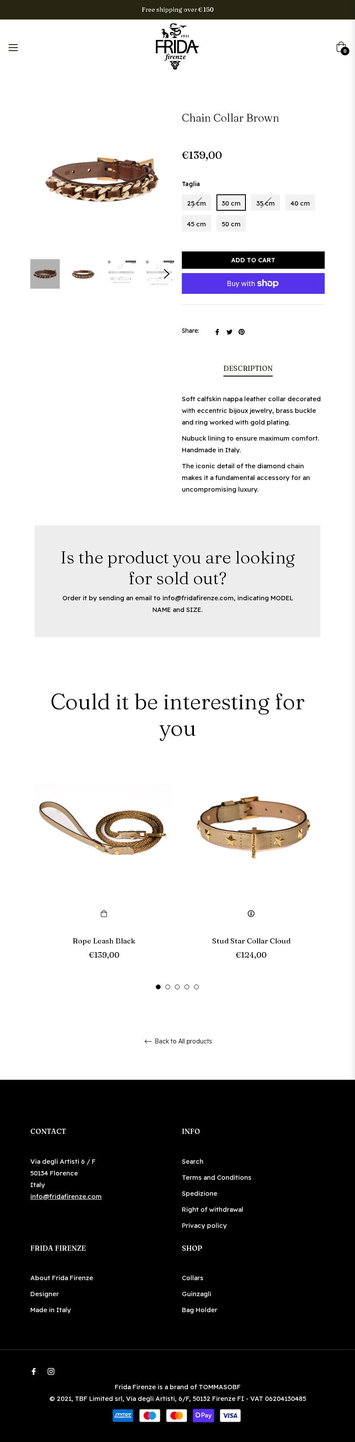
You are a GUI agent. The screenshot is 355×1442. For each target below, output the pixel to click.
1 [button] (158, 987)
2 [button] (167, 987)
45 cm (196, 224)
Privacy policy (204, 1225)
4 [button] (186, 987)
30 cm (231, 203)
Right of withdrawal (212, 1209)
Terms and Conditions (217, 1177)
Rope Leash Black (104, 940)
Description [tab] (248, 368)
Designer (44, 1294)
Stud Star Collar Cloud (251, 940)
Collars (192, 1278)
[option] (104, 876)
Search (192, 1161)
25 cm (196, 203)
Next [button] (167, 274)
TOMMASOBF (220, 1387)
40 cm (300, 203)
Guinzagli (196, 1294)
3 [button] (177, 987)
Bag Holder (199, 1310)
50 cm (231, 224)
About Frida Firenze (61, 1278)
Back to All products (182, 1041)
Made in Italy (50, 1310)
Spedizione (199, 1193)
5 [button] (196, 987)
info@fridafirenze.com (198, 598)
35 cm (265, 203)
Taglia (191, 184)
